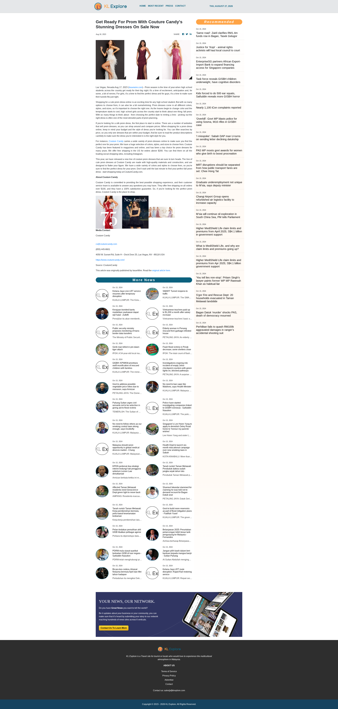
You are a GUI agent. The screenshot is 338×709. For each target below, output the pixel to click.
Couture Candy (116, 141)
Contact (169, 684)
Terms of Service (169, 671)
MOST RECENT (156, 6)
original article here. (161, 270)
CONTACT (180, 6)
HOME (143, 6)
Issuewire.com (135, 87)
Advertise (169, 680)
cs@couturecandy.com (106, 244)
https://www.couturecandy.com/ (110, 260)
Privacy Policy (169, 676)
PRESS (169, 6)
